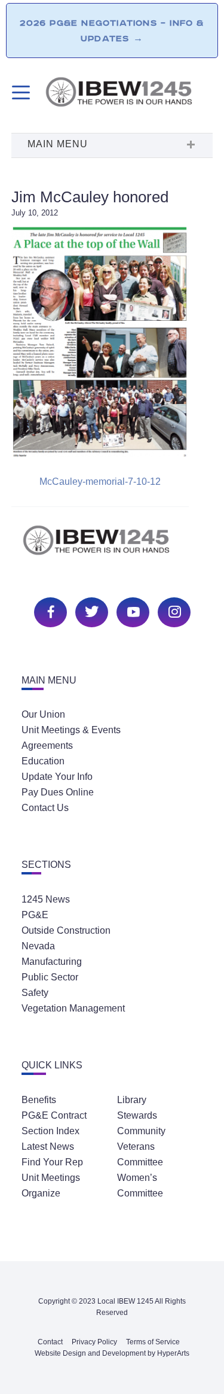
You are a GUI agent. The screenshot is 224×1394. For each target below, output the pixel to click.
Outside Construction (66, 930)
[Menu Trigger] (19, 92)
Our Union (43, 714)
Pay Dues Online (58, 792)
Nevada (38, 946)
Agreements (47, 745)
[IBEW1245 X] (90, 611)
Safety (35, 993)
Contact (50, 1342)
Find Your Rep (52, 1162)
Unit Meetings (51, 1178)
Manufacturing (52, 961)
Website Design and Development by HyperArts (112, 1353)
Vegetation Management (73, 1008)
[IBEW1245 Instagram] (173, 611)
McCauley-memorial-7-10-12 (100, 481)
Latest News (48, 1146)
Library (131, 1100)
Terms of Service (153, 1342)
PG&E (35, 915)
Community (141, 1131)
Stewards (137, 1115)
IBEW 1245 (112, 546)
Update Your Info (57, 777)
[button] (112, 145)
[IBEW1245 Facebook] (49, 611)
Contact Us (45, 808)
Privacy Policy (94, 1342)
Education (43, 761)
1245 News (46, 899)
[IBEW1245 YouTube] (131, 611)
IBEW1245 (128, 94)
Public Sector (50, 977)
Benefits (39, 1100)
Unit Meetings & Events (71, 730)
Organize (41, 1193)
